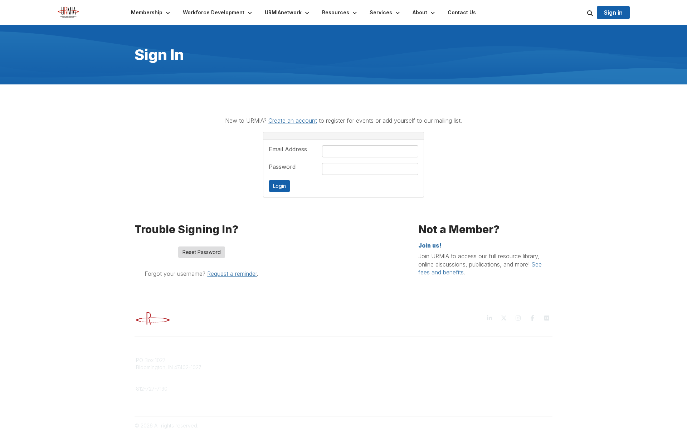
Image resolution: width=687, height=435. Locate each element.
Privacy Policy (470, 360)
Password (282, 166)
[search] (581, 12)
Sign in (613, 12)
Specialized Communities (377, 374)
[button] (151, 12)
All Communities (366, 360)
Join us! (430, 245)
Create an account (292, 120)
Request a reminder (232, 273)
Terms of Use (469, 367)
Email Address (288, 149)
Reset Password (201, 252)
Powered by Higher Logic (522, 425)
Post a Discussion (368, 367)
